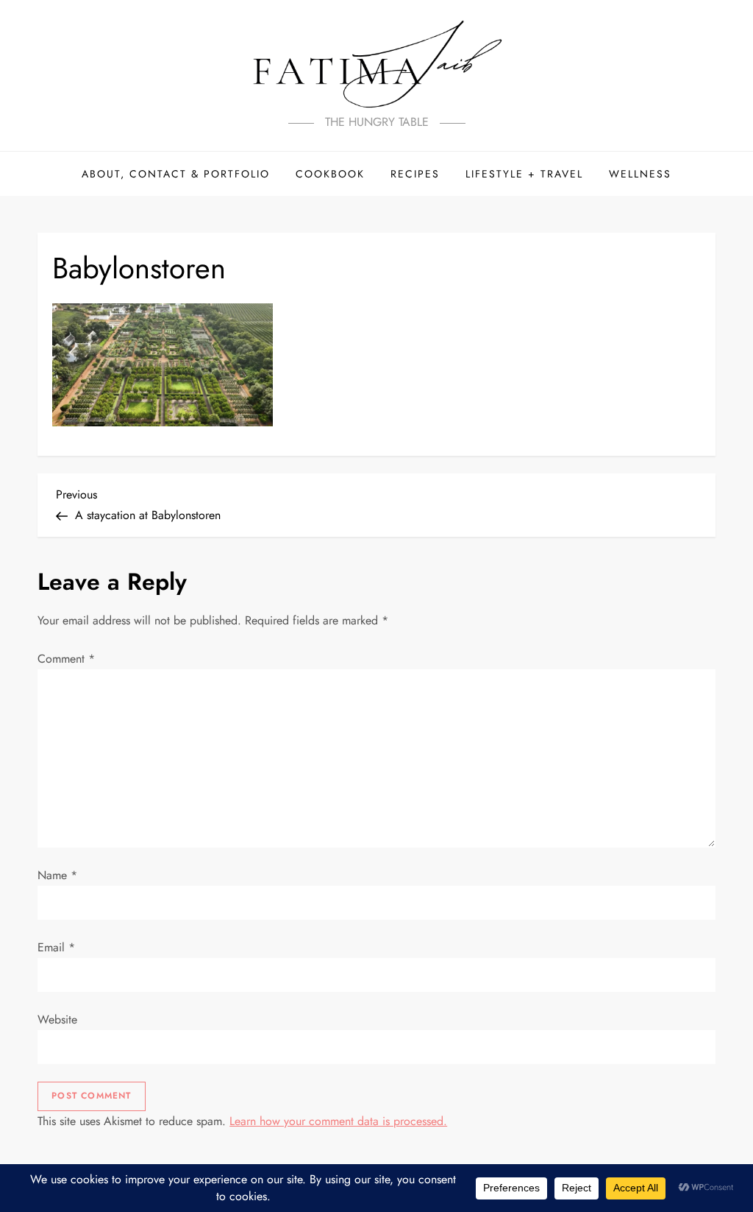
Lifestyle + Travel (524, 173)
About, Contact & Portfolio (176, 173)
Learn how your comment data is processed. (338, 1121)
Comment (66, 658)
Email (56, 947)
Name (57, 875)
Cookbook (330, 173)
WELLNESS (640, 173)
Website (57, 1019)
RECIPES (415, 173)
